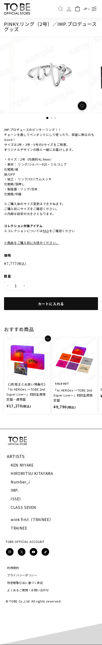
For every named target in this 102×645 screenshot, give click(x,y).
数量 (7, 276)
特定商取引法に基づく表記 (25, 583)
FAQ (46, 231)
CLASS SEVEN (23, 507)
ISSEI (16, 499)
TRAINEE (19, 528)
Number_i (20, 482)
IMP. (15, 490)
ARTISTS (16, 456)
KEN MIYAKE (22, 465)
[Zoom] (82, 105)
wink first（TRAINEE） (32, 519)
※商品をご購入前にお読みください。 (31, 242)
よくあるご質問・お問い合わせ (28, 590)
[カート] (77, 9)
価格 (7, 255)
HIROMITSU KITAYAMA (32, 473)
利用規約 (13, 568)
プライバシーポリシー (22, 575)
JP (85, 8)
